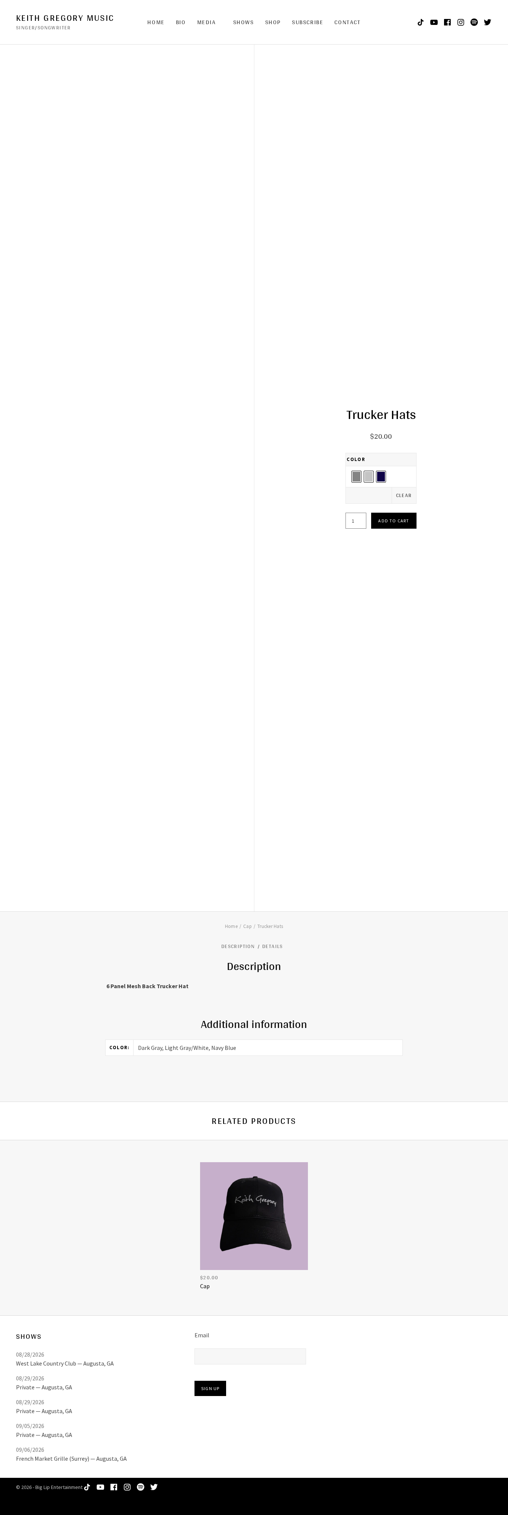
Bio (181, 22)
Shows (243, 22)
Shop (273, 22)
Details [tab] (273, 946)
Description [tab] (239, 946)
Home (155, 22)
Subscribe (307, 22)
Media (206, 22)
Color (356, 459)
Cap (247, 926)
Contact (347, 22)
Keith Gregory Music (65, 18)
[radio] (356, 476)
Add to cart (393, 520)
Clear (404, 495)
